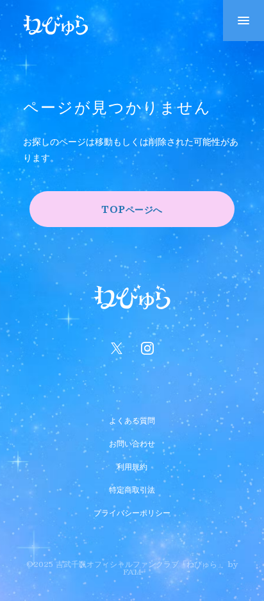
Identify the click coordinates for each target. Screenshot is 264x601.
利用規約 (132, 465)
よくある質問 (132, 419)
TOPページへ (132, 209)
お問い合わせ (132, 442)
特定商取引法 (132, 488)
